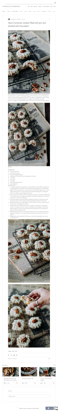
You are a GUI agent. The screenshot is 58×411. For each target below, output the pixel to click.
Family (26, 11)
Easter (39, 11)
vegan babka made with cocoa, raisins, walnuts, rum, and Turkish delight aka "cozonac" (10, 379)
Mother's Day (44, 11)
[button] (54, 11)
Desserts (8, 11)
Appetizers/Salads (15, 11)
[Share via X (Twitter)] (11, 355)
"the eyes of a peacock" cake (27, 378)
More (49, 11)
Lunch (34, 11)
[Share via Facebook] (8, 355)
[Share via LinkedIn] (14, 355)
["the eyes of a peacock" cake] (29, 371)
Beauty (30, 11)
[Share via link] (16, 355)
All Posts (3, 11)
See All (54, 365)
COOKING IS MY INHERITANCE (11, 6)
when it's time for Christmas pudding (46, 379)
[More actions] (49, 19)
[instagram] (55, 2)
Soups (21, 11)
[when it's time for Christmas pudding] (47, 371)
